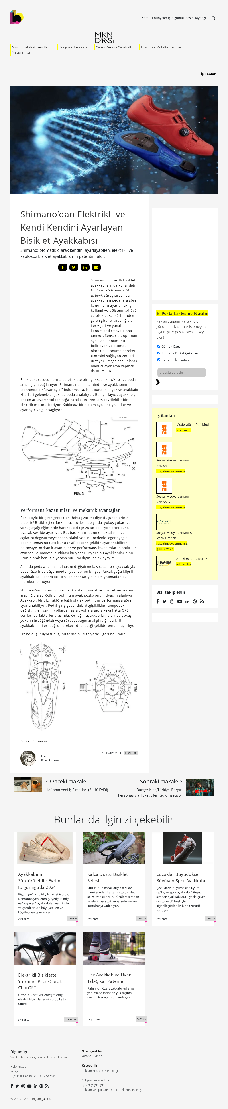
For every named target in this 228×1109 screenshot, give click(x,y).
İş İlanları (209, 74)
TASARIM (72, 918)
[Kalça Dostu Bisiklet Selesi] (114, 847)
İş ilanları (165, 415)
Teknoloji (112, 1071)
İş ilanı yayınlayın (93, 1085)
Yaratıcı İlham (22, 52)
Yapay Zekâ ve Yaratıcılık (114, 47)
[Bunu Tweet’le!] (73, 267)
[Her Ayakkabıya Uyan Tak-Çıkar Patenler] (114, 948)
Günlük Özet (170, 346)
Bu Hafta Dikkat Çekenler (179, 353)
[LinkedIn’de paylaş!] (85, 267)
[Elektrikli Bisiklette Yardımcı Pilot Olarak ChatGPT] (45, 948)
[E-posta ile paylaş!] (96, 267)
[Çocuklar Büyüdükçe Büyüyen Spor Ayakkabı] (183, 847)
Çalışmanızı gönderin (96, 1080)
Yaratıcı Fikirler (92, 1056)
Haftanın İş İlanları (175, 360)
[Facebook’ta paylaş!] (62, 267)
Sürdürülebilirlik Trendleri (30, 47)
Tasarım (99, 1071)
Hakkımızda (18, 1066)
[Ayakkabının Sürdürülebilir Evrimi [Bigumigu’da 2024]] (45, 847)
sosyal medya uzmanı (170, 471)
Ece (43, 756)
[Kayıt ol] (158, 381)
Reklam (87, 1071)
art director (183, 564)
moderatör (183, 430)
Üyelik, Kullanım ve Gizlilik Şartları (33, 1076)
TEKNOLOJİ (131, 753)
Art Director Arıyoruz (191, 558)
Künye (14, 1071)
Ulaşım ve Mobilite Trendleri (161, 47)
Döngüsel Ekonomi (73, 47)
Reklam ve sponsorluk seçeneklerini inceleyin (113, 1090)
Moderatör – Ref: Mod (192, 424)
